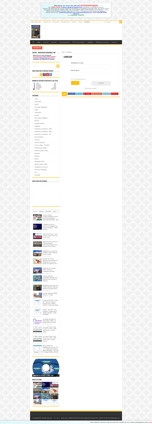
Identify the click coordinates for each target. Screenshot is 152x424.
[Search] (120, 22)
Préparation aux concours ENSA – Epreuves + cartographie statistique (49, 270)
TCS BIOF (37, 175)
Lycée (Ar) (53, 42)
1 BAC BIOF (38, 101)
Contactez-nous (47, 22)
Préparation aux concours (102, 42)
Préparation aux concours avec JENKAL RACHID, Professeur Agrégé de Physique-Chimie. (51, 287)
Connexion (87, 22)
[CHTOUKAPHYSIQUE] (35, 31)
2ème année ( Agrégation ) (41, 118)
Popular (41, 211)
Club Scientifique (39, 137)
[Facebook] (106, 22)
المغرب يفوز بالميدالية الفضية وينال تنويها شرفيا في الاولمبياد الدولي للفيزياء (61, 47)
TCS (36, 172)
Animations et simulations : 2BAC (43, 131)
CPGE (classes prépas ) (78, 42)
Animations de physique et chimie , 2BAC (43, 375)
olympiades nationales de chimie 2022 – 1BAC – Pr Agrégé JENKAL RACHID (49, 321)
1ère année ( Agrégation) (41, 107)
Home (63, 52)
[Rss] (105, 22)
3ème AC (37, 120)
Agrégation (90, 42)
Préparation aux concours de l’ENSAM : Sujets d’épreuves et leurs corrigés (50, 252)
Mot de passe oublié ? (91, 88)
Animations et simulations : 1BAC (43, 129)
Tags (54, 211)
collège (38, 42)
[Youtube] (108, 22)
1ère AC (37, 104)
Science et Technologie (41, 169)
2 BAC (36, 109)
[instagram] (110, 22)
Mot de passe (75, 70)
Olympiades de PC (65, 22)
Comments (48, 211)
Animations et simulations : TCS (43, 134)
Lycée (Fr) (45, 42)
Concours (114, 42)
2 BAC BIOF (38, 112)
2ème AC (37, 115)
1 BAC (36, 99)
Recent (35, 211)
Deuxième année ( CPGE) (41, 150)
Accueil (33, 42)
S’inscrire (80, 22)
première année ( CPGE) (41, 164)
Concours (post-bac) (64, 42)
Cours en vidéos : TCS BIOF (42, 145)
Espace (37, 158)
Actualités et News (39, 123)
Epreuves (74, 22)
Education (37, 153)
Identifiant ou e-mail (77, 63)
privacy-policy (56, 22)
